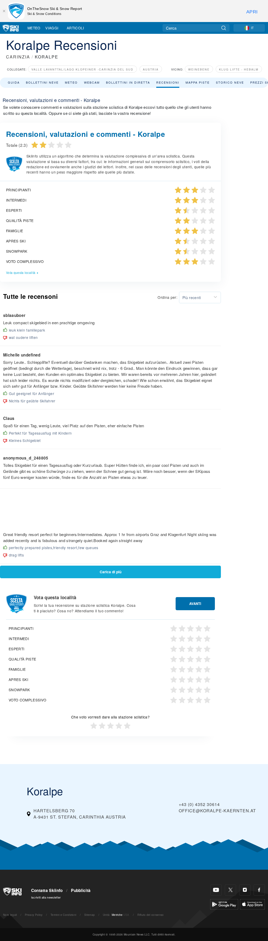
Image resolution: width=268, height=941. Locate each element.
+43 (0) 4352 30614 (199, 804)
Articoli (75, 27)
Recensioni (167, 82)
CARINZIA (18, 57)
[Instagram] (244, 890)
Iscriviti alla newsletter (46, 897)
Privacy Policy (33, 915)
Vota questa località (20, 272)
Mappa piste (198, 82)
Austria (151, 69)
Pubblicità (81, 890)
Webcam (92, 82)
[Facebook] (259, 890)
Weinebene (199, 69)
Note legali (10, 915)
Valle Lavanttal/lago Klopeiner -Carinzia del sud (82, 69)
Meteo (34, 27)
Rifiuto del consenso (150, 915)
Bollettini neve (42, 82)
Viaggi (51, 27)
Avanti (195, 603)
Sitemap (89, 915)
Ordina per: (167, 297)
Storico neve (230, 82)
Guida (14, 82)
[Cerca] (224, 28)
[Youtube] (216, 890)
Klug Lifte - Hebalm (239, 69)
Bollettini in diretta (128, 82)
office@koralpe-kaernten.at (217, 811)
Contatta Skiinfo (47, 890)
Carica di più (110, 571)
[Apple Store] (252, 903)
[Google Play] (224, 903)
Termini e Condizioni (63, 915)
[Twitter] (230, 890)
